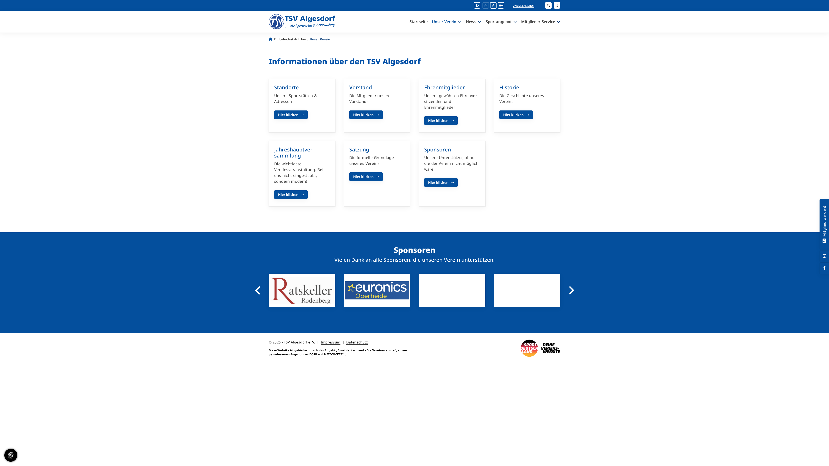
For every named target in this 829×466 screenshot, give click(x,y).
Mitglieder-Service (538, 21)
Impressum (330, 342)
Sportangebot (499, 21)
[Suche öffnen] (548, 5)
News (471, 21)
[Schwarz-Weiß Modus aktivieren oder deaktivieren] (477, 5)
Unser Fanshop (523, 6)
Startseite (419, 21)
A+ (501, 5)
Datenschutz (357, 342)
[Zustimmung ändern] (10, 455)
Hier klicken (288, 114)
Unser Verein (444, 21)
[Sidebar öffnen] (557, 5)
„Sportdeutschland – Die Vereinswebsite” (366, 350)
